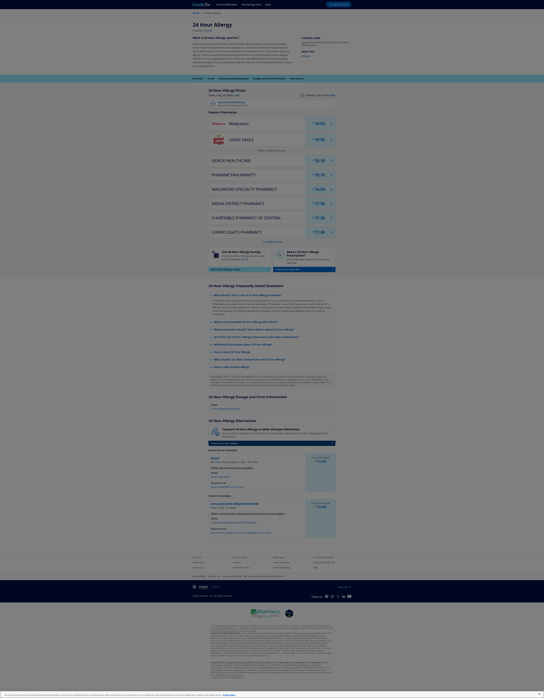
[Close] (539, 694)
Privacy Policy (229, 695)
